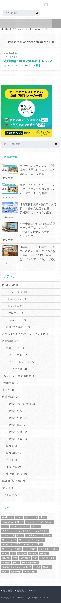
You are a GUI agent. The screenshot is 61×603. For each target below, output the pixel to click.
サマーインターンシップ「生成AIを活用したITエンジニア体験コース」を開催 (29, 172)
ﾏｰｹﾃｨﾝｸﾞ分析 (30, 571)
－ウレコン (14, 312)
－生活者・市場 (15, 473)
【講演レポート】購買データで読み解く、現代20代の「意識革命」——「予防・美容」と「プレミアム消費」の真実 (29, 255)
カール (5, 526)
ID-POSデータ (31, 517)
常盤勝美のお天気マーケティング (25, 333)
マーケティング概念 (11, 544)
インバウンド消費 (34, 521)
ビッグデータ (8, 535)
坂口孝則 (6, 558)
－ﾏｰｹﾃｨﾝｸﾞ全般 (14, 410)
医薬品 (5, 553)
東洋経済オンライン (11, 567)
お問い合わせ (46, 4)
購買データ (16, 571)
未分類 (8, 389)
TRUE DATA (7, 521)
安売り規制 (25, 558)
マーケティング (9, 540)
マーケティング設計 (32, 544)
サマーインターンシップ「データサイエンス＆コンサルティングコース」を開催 (29, 191)
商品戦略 (33, 553)
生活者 (37, 567)
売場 (15, 558)
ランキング (44, 549)
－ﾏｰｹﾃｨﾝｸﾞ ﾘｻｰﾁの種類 (19, 403)
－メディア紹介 (16, 368)
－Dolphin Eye (16, 298)
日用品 (16, 562)
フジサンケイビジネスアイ (38, 535)
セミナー (36, 526)
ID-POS (19, 517)
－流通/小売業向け (16, 326)
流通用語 (11, 396)
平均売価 (6, 562)
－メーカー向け (15, 291)
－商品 (10, 445)
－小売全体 (12, 466)
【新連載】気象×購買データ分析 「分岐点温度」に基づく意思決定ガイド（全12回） (30, 210)
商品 (13, 553)
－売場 (10, 459)
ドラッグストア (40, 531)
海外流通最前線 (13, 480)
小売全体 (44, 558)
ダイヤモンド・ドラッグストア (16, 531)
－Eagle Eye (14, 305)
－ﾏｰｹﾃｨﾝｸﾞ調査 (15, 438)
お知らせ (19, 521)
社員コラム (12, 494)
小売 (35, 558)
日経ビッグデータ (30, 562)
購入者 (5, 571)
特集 (7, 487)
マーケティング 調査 (11, 549)
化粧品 (55, 549)
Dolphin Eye (7, 517)
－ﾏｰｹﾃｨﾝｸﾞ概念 (14, 424)
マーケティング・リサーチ (31, 540)
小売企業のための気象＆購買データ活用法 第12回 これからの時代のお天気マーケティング (31, 232)
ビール (20, 535)
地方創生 (44, 553)
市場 (52, 558)
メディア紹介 (30, 549)
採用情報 (11, 382)
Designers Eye (16, 319)
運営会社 (7, 590)
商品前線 (22, 553)
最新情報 (11, 340)
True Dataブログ (23, 598)
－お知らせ (13, 347)
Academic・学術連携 (18, 375)
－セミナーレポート (20, 361)
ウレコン (49, 521)
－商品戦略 (12, 452)
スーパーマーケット (20, 526)
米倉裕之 (47, 567)
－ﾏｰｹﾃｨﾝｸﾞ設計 (15, 431)
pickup (43, 517)
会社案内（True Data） (29, 590)
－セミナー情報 (15, 354)
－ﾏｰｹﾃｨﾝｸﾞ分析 (15, 417)
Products (10, 284)
